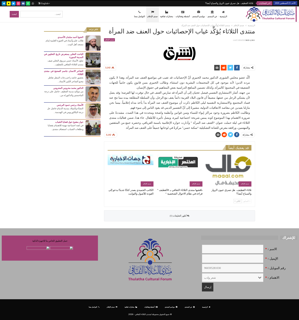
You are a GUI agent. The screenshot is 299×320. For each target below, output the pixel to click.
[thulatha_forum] (18, 3)
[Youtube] (23, 3)
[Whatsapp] (33, 3)
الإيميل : (271, 258)
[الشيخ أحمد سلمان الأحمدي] (93, 43)
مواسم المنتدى (198, 16)
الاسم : (271, 249)
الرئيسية (223, 16)
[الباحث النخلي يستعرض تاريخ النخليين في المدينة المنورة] (93, 59)
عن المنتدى (212, 16)
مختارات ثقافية (166, 16)
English (44, 3)
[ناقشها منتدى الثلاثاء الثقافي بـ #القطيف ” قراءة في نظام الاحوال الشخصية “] (179, 171)
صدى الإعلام (152, 16)
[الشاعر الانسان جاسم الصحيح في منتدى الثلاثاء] (93, 76)
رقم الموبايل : (275, 268)
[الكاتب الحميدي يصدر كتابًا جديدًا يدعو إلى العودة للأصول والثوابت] (130, 171)
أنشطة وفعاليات (183, 16)
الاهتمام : (272, 277)
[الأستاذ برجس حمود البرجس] (93, 110)
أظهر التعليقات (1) (178, 215)
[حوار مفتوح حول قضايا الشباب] (93, 127)
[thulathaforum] (28, 3)
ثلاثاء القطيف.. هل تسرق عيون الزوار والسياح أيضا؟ (229, 3)
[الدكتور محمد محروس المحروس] (93, 93)
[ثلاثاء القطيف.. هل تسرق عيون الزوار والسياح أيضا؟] (228, 171)
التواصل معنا (139, 16)
